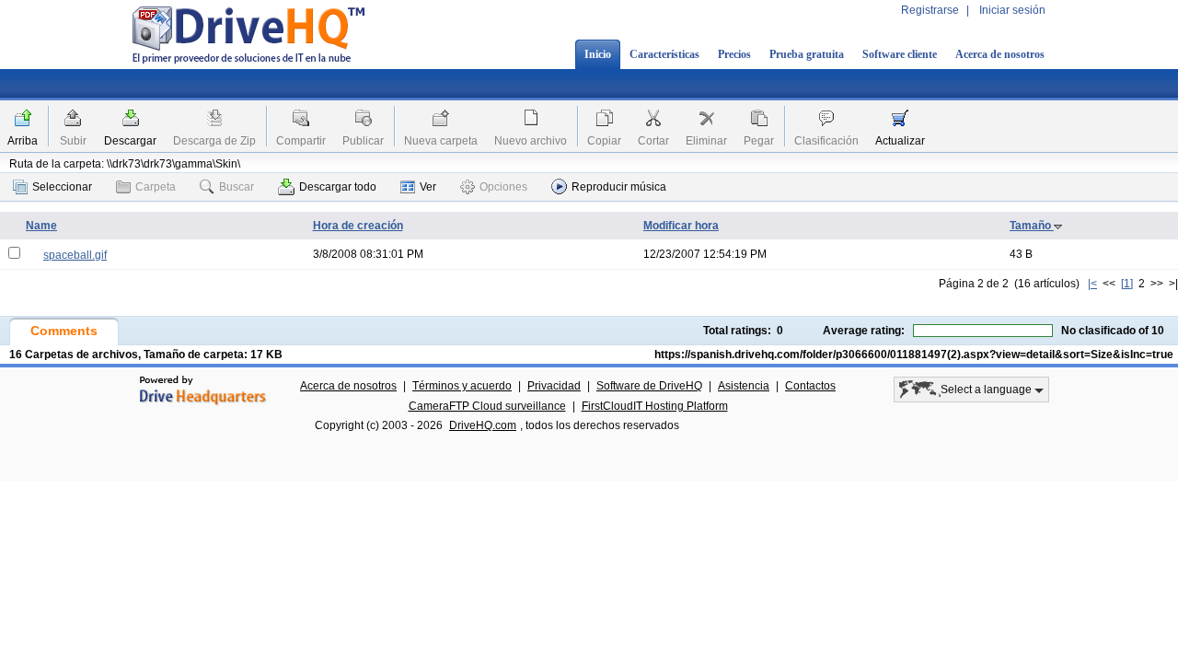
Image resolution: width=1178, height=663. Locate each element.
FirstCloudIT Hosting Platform (655, 406)
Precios (734, 54)
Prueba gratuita (806, 54)
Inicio (597, 54)
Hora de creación (358, 225)
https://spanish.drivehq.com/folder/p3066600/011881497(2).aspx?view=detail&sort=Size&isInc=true (913, 354)
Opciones (503, 186)
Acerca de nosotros (1000, 54)
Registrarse (930, 10)
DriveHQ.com (482, 425)
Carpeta (155, 186)
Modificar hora (681, 225)
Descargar (130, 140)
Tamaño (1032, 225)
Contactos (810, 385)
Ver (428, 186)
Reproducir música (619, 186)
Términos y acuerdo (462, 385)
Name (41, 225)
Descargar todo (337, 186)
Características (664, 54)
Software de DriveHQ (649, 385)
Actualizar (900, 140)
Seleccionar (62, 186)
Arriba (22, 140)
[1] (1127, 283)
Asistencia (743, 385)
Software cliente (899, 54)
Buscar (236, 186)
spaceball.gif (75, 255)
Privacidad (554, 385)
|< (1092, 283)
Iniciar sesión (1012, 10)
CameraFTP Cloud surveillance (487, 406)
